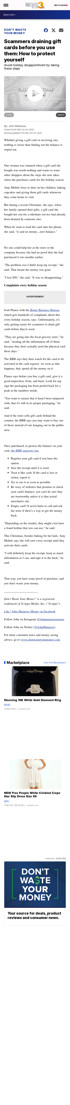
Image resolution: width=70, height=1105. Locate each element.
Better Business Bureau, (44, 310)
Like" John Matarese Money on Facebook (29, 611)
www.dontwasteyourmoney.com (40, 639)
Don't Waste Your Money (15, 31)
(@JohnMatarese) (44, 627)
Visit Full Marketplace (55, 662)
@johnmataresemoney (50, 619)
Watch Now (60, 5)
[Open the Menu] (6, 5)
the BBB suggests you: (25, 450)
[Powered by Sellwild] (61, 858)
